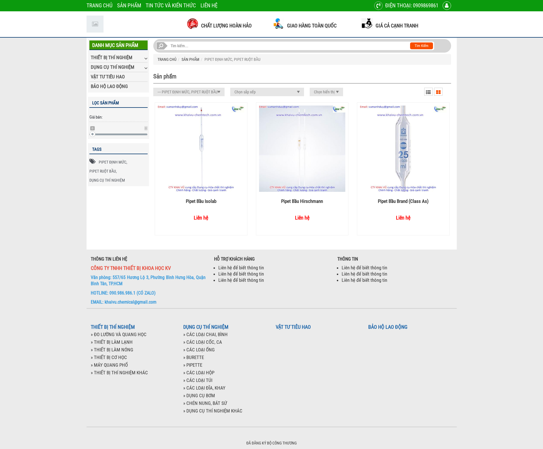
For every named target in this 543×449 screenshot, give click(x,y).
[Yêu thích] (205, 148)
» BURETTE (193, 357)
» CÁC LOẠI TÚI (197, 380)
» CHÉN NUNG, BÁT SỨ (205, 403)
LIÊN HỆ (209, 5)
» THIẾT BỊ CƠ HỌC (109, 357)
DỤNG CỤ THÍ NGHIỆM (112, 67)
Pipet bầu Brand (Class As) (403, 201)
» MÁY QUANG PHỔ (109, 365)
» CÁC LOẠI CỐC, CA (202, 342)
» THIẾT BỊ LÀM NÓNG (112, 350)
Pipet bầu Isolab (201, 201)
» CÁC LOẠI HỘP (198, 372)
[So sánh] (196, 148)
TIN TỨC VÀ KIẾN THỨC (171, 5)
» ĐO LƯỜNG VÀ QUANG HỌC (118, 334)
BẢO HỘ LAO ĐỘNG (109, 86)
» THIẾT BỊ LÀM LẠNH (112, 342)
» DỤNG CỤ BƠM (199, 395)
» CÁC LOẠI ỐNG (199, 350)
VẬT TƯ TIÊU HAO (108, 77)
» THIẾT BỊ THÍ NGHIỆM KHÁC (119, 372)
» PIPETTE (192, 365)
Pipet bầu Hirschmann (302, 201)
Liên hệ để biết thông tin (241, 267)
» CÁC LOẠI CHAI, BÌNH (205, 334)
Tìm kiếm (421, 46)
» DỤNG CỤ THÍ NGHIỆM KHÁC (212, 411)
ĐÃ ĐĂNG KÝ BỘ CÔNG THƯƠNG (271, 443)
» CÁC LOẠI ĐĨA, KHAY (204, 388)
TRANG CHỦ (100, 5)
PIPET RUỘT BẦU (102, 171)
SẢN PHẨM (129, 5)
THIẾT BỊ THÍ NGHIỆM (111, 57)
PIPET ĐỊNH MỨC (112, 162)
